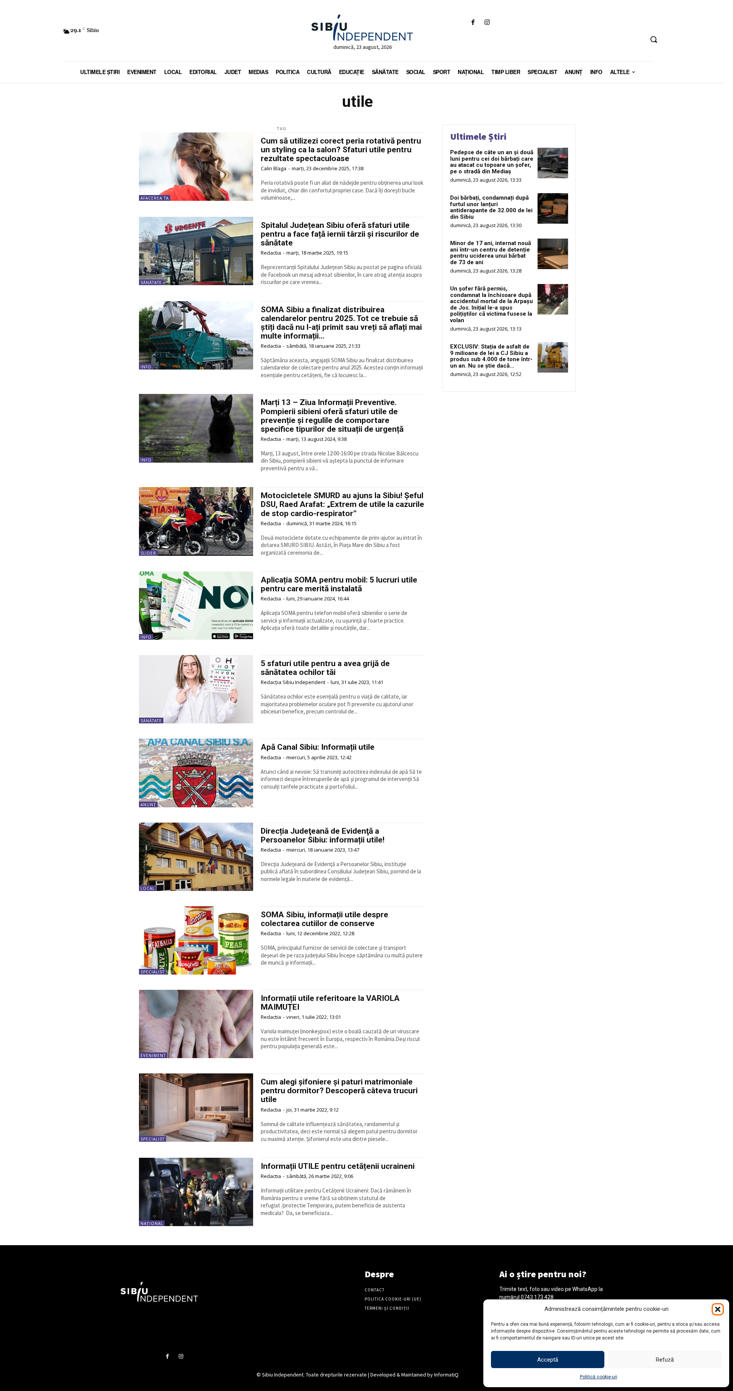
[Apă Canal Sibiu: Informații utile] (196, 773)
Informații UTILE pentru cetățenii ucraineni (338, 1166)
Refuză (665, 1359)
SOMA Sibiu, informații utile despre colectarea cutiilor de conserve (324, 919)
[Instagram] (487, 23)
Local (147, 888)
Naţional (151, 1223)
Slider (148, 553)
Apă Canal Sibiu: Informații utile (318, 747)
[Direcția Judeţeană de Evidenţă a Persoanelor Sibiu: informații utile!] (196, 857)
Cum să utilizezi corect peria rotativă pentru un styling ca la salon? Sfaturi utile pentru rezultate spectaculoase (341, 149)
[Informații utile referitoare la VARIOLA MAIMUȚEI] (196, 1024)
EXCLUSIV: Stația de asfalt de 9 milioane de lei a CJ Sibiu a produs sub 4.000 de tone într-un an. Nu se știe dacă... (491, 356)
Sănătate (151, 282)
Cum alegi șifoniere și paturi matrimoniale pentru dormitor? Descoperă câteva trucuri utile (339, 1090)
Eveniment (153, 1055)
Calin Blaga (273, 168)
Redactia (271, 252)
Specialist (152, 972)
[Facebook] (473, 23)
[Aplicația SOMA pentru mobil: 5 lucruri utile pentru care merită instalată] (196, 605)
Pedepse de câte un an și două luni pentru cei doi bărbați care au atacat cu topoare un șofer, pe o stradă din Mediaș (491, 162)
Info (146, 367)
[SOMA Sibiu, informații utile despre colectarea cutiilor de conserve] (196, 940)
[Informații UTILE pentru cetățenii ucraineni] (196, 1192)
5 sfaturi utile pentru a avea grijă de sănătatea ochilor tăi (325, 668)
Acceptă (547, 1359)
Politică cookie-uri (598, 1377)
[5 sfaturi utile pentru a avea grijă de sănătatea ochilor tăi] (196, 689)
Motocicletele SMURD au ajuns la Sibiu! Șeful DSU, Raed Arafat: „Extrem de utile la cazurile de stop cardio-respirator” (342, 504)
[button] (718, 1309)
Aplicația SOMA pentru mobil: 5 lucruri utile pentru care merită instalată (339, 584)
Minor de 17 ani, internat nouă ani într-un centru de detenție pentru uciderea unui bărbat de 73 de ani (490, 253)
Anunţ (148, 804)
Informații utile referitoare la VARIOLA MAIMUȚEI (330, 1003)
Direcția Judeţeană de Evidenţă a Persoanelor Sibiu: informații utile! (322, 835)
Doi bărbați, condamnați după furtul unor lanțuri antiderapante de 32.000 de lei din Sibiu (491, 207)
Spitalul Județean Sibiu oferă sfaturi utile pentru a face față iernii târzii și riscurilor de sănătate (340, 234)
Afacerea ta (154, 198)
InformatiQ (446, 1374)
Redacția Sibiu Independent (293, 682)
